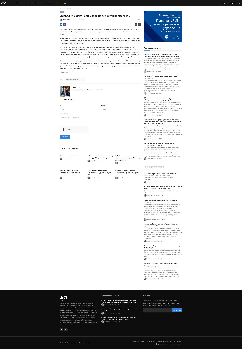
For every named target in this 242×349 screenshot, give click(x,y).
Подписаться (177, 310)
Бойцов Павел (150, 71)
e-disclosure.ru (64, 72)
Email (103, 106)
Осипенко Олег (151, 93)
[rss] (66, 329)
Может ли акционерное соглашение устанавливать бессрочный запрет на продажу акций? (162, 99)
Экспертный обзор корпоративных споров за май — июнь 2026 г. (162, 77)
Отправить (65, 137)
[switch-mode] (239, 3)
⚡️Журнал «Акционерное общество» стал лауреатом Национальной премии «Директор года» (161, 174)
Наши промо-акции (175, 344)
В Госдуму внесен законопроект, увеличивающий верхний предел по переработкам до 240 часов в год (163, 187)
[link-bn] (163, 26)
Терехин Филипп (151, 219)
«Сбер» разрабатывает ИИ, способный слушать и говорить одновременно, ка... (127, 173)
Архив (42, 3)
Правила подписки (163, 341)
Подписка (59, 3)
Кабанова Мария (151, 158)
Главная (62, 8)
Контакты (152, 341)
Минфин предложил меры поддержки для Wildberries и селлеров (70, 173)
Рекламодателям (175, 341)
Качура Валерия (151, 138)
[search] (65, 3)
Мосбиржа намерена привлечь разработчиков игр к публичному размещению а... (127, 158)
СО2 (83, 79)
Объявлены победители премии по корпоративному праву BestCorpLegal (163, 247)
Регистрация (232, 3)
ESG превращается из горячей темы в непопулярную (161, 263)
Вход (223, 3)
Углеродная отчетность (72, 79)
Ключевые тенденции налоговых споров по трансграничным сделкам (159, 144)
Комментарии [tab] (67, 100)
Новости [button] (18, 3)
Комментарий (64, 114)
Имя (61, 106)
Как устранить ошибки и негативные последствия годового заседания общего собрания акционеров (162, 55)
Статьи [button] (27, 3)
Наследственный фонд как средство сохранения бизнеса (161, 201)
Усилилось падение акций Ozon (72, 156)
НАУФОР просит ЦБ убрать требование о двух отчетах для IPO (99, 173)
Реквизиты (144, 341)
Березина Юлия (151, 115)
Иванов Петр (76, 87)
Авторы (35, 3)
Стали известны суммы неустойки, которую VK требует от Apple (101, 157)
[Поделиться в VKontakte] (64, 24)
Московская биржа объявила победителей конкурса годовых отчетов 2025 (161, 225)
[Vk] (61, 329)
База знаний (49, 3)
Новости (68, 8)
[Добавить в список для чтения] (139, 24)
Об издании (135, 341)
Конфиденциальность (160, 344)
